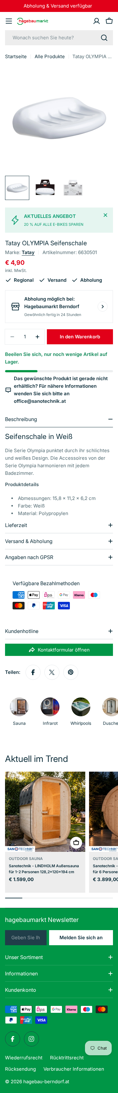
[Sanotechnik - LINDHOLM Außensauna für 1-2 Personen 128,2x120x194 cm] (45, 812)
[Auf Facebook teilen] (33, 672)
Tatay (28, 252)
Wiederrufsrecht (23, 1058)
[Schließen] (105, 215)
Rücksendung (20, 1069)
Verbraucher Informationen (73, 1069)
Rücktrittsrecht (67, 1058)
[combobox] (59, 37)
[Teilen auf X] (51, 672)
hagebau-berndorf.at (46, 1082)
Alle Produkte (50, 56)
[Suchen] (104, 38)
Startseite (16, 56)
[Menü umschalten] (9, 21)
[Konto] (96, 21)
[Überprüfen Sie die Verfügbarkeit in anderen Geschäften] (103, 307)
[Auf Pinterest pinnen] (70, 672)
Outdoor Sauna (26, 858)
